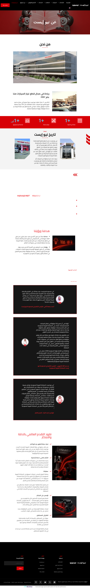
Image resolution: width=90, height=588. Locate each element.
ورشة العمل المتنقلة (58, 572)
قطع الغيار (60, 562)
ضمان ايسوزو (60, 568)
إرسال (20, 568)
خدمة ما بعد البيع (59, 565)
